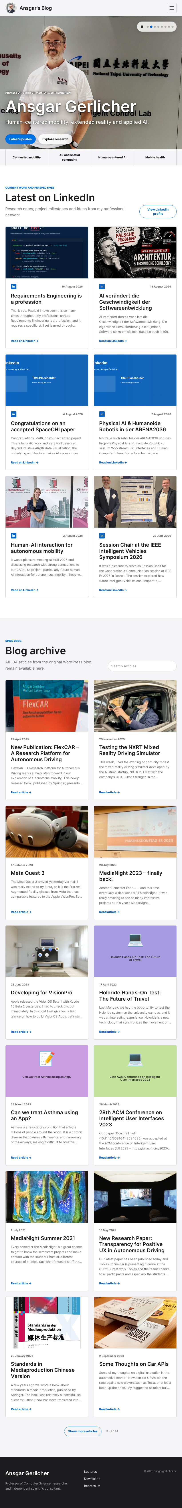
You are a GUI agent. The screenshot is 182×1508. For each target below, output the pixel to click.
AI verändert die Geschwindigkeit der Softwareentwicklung (125, 302)
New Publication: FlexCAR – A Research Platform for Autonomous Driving (45, 753)
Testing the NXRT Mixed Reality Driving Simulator (129, 750)
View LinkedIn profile (158, 211)
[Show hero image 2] (151, 27)
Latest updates (20, 139)
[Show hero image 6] (165, 27)
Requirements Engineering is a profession (46, 299)
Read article (19, 792)
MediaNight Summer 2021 (43, 1238)
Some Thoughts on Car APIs (134, 1364)
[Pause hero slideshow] (142, 26)
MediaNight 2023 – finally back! (130, 876)
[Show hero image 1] (148, 27)
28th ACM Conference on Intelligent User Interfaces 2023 (131, 1118)
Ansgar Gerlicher (27, 1473)
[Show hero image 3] (155, 27)
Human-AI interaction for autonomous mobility (42, 548)
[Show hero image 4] (158, 27)
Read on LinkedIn (23, 341)
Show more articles (82, 1431)
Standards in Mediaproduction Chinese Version (43, 1370)
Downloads (92, 1478)
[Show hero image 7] (169, 27)
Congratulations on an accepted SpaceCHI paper (43, 426)
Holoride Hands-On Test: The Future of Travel (130, 996)
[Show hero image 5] (162, 27)
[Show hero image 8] (173, 27)
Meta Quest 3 (28, 873)
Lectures (90, 1471)
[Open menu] (172, 8)
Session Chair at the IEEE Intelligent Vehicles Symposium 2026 (130, 551)
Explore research (55, 139)
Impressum (92, 1486)
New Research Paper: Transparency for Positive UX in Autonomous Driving (131, 1244)
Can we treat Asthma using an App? (44, 1115)
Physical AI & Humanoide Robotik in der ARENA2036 (132, 426)
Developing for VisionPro (41, 993)
